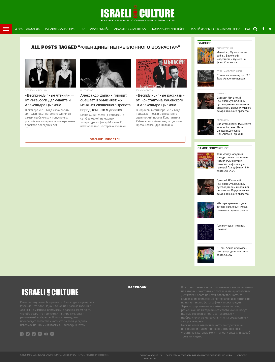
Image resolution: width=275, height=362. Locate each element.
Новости (241, 355)
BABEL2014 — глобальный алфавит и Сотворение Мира (199, 355)
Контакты (150, 358)
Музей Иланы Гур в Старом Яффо (215, 28)
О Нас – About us (27, 28)
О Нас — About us (151, 355)
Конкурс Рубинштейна (168, 28)
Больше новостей (105, 139)
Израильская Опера (59, 28)
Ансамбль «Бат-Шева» (130, 28)
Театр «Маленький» (94, 28)
